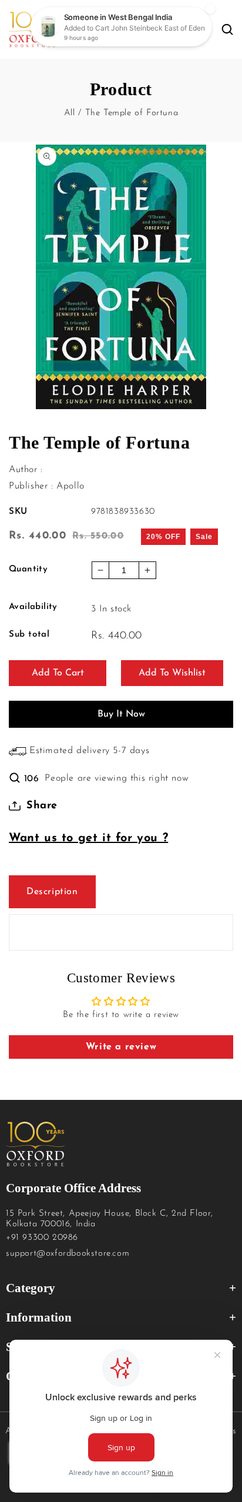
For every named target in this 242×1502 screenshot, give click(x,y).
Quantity (28, 569)
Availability (33, 607)
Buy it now (121, 714)
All (69, 113)
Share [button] (42, 806)
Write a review (121, 1047)
